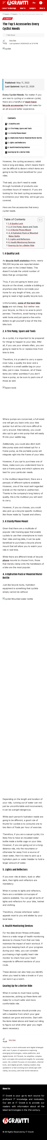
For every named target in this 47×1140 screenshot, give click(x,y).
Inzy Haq (12, 40)
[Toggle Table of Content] (39, 220)
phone (6, 560)
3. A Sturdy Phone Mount (17, 133)
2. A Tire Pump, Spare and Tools (20, 128)
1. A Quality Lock (13, 124)
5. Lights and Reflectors (17, 142)
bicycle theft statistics (18, 260)
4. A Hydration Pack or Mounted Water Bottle (25, 138)
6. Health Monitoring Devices (19, 147)
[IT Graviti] (17, 2)
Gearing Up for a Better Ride (19, 152)
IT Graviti (7, 19)
